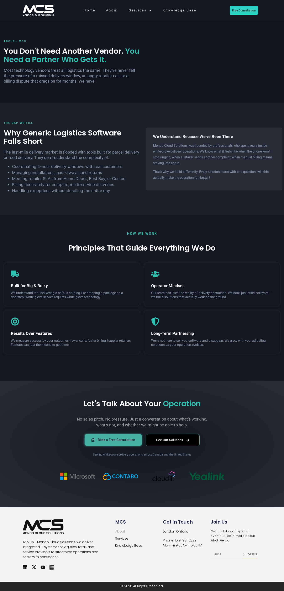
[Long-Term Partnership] (155, 321)
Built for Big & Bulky (29, 285)
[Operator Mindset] (155, 274)
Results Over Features (31, 333)
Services (138, 10)
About (112, 10)
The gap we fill (18, 123)
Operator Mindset (167, 285)
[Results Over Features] (15, 321)
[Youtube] (43, 567)
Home (89, 10)
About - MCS (15, 41)
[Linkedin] (25, 567)
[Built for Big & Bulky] (15, 274)
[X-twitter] (34, 567)
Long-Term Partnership (172, 333)
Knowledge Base (179, 10)
